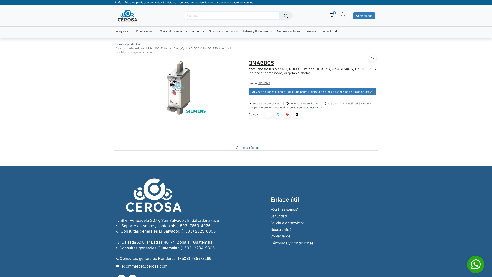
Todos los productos (127, 44)
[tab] (232, 148)
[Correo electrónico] (297, 114)
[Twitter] (277, 114)
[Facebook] (268, 114)
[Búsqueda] (286, 15)
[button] (373, 58)
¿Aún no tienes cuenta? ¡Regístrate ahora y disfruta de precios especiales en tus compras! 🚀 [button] (314, 91)
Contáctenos (364, 15)
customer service (313, 107)
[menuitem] (173, 31)
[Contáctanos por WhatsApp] (475, 264)
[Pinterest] (287, 114)
